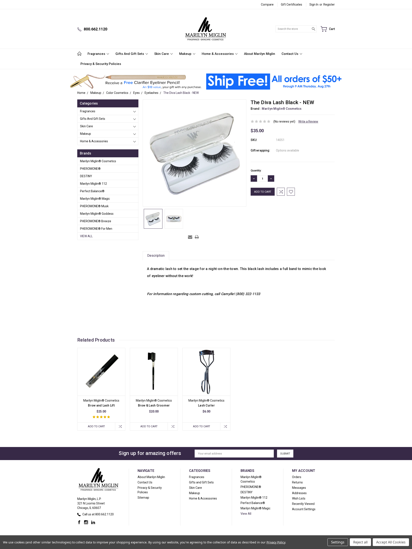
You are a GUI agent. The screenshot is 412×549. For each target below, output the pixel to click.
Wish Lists (298, 498)
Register (329, 4)
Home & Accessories (218, 54)
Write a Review (308, 121)
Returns (297, 482)
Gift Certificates (291, 4)
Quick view (101, 381)
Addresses (299, 493)
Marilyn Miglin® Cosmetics (98, 161)
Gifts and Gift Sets (130, 54)
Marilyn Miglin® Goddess (97, 213)
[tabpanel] (101, 389)
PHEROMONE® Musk (94, 206)
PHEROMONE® (90, 168)
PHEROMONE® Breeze (95, 221)
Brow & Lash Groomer (154, 405)
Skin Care (162, 54)
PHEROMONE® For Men (96, 228)
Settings (337, 542)
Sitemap (143, 497)
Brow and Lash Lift (101, 405)
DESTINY (86, 176)
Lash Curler (206, 405)
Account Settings (303, 509)
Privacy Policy (276, 542)
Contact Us (290, 54)
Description (156, 256)
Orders (296, 477)
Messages (299, 487)
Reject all (360, 542)
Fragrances (97, 54)
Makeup (185, 54)
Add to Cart (96, 426)
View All (86, 236)
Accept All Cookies (391, 542)
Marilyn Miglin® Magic (95, 198)
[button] (136, 82)
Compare (267, 4)
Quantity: (256, 170)
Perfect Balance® (92, 191)
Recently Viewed (303, 504)
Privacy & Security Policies (100, 64)
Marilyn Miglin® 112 (93, 183)
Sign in (313, 4)
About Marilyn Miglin (259, 54)
